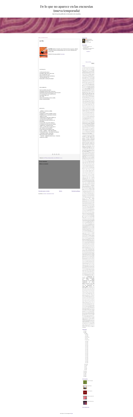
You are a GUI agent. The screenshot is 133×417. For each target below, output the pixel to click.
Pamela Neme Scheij (89, 268)
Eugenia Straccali (85, 164)
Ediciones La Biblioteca (89, 137)
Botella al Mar (91, 90)
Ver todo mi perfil (88, 42)
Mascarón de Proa (90, 254)
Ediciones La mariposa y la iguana (87, 139)
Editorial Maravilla (85, 153)
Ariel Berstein (84, 86)
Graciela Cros (85, 181)
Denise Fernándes (88, 121)
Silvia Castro (88, 306)
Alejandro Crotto (91, 73)
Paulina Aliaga (87, 272)
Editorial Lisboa (91, 152)
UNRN (93, 314)
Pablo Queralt (91, 267)
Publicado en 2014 (88, 278)
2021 (84, 376)
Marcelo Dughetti (85, 239)
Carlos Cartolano (91, 97)
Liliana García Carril (89, 227)
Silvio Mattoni (84, 309)
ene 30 (86, 361)
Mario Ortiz (88, 251)
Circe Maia (92, 107)
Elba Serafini (88, 157)
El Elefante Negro (85, 155)
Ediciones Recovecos (89, 143)
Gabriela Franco (88, 176)
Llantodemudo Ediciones (86, 229)
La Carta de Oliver (89, 214)
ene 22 (86, 354)
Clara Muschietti (89, 108)
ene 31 (86, 362)
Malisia (92, 236)
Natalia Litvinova (88, 261)
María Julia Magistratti (85, 243)
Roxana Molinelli (88, 296)
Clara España (84, 108)
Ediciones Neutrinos (91, 141)
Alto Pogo (92, 78)
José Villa (45, 157)
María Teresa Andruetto (90, 246)
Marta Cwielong (87, 252)
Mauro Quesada (89, 255)
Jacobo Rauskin (84, 196)
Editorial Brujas (92, 147)
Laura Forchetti (89, 219)
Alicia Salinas (89, 77)
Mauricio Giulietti (84, 255)
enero (85, 333)
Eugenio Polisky (91, 164)
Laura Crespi (85, 219)
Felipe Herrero (87, 167)
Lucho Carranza (87, 232)
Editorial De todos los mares (89, 149)
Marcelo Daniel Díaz (91, 238)
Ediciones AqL (88, 129)
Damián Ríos (84, 116)
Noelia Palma (85, 263)
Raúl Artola (92, 289)
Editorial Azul (91, 146)
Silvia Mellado (85, 307)
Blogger (72, 413)
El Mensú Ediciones (88, 156)
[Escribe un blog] (57, 154)
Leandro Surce (89, 221)
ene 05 (86, 344)
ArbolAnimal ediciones (86, 85)
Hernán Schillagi (91, 186)
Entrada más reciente (44, 191)
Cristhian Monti (87, 113)
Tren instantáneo (89, 314)
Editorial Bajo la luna (85, 147)
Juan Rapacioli (86, 209)
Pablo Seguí (83, 268)
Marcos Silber (90, 240)
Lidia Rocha (85, 226)
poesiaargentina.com (51, 157)
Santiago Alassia (91, 301)
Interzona (92, 192)
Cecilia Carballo (91, 102)
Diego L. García (89, 124)
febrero (85, 364)
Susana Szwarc (87, 311)
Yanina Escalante (88, 326)
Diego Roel (86, 125)
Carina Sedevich (88, 95)
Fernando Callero (85, 168)
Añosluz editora (92, 84)
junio (85, 369)
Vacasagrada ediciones (86, 315)
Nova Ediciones (90, 263)
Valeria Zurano (84, 317)
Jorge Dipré (92, 203)
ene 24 (86, 357)
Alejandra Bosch (86, 72)
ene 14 (86, 349)
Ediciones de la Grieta (85, 132)
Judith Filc (88, 210)
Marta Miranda (91, 252)
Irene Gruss (90, 193)
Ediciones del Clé (91, 132)
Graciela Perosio (91, 181)
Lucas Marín (84, 231)
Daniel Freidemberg (90, 116)
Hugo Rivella (84, 190)
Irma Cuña (91, 194)
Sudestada (89, 310)
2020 (84, 375)
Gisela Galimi (87, 180)
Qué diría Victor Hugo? (89, 287)
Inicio (60, 191)
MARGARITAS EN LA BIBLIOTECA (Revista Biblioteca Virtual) (88, 49)
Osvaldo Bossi (87, 339)
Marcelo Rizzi (84, 240)
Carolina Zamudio (84, 100)
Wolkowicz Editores (85, 325)
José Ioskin (93, 205)
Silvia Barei (83, 306)
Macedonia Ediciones (91, 234)
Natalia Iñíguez (89, 260)
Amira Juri (90, 79)
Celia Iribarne (86, 105)
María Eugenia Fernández (89, 242)
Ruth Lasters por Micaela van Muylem (88, 299)
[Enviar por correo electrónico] (59, 154)
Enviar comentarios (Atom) (49, 193)
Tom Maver (84, 314)
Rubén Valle (88, 298)
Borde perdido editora (85, 90)
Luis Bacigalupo (85, 234)
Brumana (89, 91)
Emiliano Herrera (89, 159)
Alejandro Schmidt (89, 75)
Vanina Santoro (89, 317)
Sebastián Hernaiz (84, 303)
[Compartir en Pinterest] (43, 156)
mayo (85, 368)
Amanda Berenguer (84, 79)
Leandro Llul (84, 221)
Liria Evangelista (92, 228)
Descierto (87, 122)
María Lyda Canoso (89, 244)
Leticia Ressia (90, 223)
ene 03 (86, 341)
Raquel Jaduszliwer (87, 289)
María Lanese (90, 243)
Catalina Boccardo (89, 101)
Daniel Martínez (84, 117)
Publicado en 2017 (89, 283)
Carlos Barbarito (92, 96)
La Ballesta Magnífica (89, 213)
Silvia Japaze (92, 306)
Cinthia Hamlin (87, 107)
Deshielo (91, 122)
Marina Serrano (85, 250)
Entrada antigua (76, 191)
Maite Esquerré (88, 236)
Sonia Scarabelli (84, 310)
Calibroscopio (89, 94)
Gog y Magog (92, 180)
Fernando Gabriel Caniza (86, 169)
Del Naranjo (88, 120)
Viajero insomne (84, 321)
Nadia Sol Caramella (90, 259)
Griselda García (90, 182)
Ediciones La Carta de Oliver (87, 138)
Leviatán (89, 224)
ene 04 (86, 342)
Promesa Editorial (89, 275)
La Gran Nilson (92, 215)
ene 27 (86, 358)
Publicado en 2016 (88, 282)
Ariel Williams (89, 86)
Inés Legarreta (84, 192)
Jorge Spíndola (89, 205)
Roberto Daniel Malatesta (89, 294)
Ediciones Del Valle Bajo (91, 135)
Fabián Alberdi (90, 165)
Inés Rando (88, 192)
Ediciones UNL (91, 145)
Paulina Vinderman (92, 272)
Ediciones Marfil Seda (85, 141)
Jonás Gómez (90, 202)
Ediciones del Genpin (88, 134)
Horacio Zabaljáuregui (85, 188)
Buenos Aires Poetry (85, 93)
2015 (84, 371)
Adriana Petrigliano (86, 68)
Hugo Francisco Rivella (86, 189)
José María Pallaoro (86, 206)
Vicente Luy (90, 321)
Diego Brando (85, 123)
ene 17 (86, 350)
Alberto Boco (89, 70)
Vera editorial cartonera (90, 319)
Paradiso (87, 269)
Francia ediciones (87, 174)
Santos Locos (91, 302)
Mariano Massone (89, 248)
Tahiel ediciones (92, 311)
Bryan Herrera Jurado (90, 92)
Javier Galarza (87, 197)
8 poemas (62, 54)
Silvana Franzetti (87, 305)
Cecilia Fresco (89, 103)
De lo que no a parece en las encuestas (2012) (87, 47)
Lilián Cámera (89, 226)
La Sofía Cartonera (88, 217)
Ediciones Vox (84, 146)
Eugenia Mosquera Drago (91, 163)
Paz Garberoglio (89, 273)
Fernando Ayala (92, 167)
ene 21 (86, 353)
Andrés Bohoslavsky (90, 401)
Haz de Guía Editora (90, 184)
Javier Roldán (89, 199)
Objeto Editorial (89, 264)
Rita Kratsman (88, 293)
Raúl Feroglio (84, 290)
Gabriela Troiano (90, 178)
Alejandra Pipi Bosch (85, 73)
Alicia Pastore (84, 77)
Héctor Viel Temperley (85, 185)
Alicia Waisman (88, 78)
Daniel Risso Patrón (89, 117)
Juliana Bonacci (87, 211)
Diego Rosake (91, 125)
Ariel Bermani (91, 85)
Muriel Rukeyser (85, 259)
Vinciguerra (91, 323)
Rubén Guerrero (92, 297)
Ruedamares (92, 298)
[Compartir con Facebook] (53, 154)
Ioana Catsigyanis (84, 193)
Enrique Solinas (91, 161)
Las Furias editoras (87, 218)
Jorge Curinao (88, 203)
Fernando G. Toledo (91, 168)
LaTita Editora (92, 218)
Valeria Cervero (89, 39)
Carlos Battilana (85, 97)
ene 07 (86, 345)
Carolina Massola (85, 99)
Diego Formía (84, 124)
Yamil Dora (90, 325)
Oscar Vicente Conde (90, 265)
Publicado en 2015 (87, 280)
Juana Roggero (84, 210)
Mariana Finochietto (85, 247)
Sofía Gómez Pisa (90, 309)
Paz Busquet (84, 273)
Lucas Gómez (92, 230)
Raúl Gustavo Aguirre (89, 290)
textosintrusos (91, 313)
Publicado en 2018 (85, 284)
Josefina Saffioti (84, 207)
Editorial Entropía (91, 151)
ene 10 (86, 346)
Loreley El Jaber (87, 230)
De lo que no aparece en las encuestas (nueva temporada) (66, 8)
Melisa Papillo (87, 256)
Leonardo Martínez (88, 222)
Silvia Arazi (91, 305)
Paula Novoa (90, 271)
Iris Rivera (87, 194)
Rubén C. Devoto (87, 297)
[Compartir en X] (55, 154)
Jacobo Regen (90, 196)
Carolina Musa (91, 99)
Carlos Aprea (87, 96)
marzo (85, 365)
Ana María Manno (84, 81)
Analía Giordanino (88, 82)
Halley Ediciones (84, 184)
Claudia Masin (88, 109)
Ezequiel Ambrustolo (84, 165)
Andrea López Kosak (88, 83)
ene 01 (86, 334)
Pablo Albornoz (87, 266)
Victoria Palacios (89, 322)
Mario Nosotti (84, 251)
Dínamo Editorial (90, 126)
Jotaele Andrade (89, 207)
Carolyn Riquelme (91, 100)
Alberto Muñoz (92, 71)
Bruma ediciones (84, 91)
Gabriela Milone (88, 177)
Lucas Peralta (89, 231)
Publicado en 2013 (59, 157)
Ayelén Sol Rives (85, 87)
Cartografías (83, 101)
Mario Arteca (91, 250)
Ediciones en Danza (85, 136)
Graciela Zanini (84, 182)
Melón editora (92, 256)
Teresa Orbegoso (85, 313)
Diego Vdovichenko (84, 126)
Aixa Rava (92, 69)
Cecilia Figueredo (84, 103)
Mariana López (91, 247)
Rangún (83, 289)
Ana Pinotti (89, 81)
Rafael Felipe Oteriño (85, 288)
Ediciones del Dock (86, 133)
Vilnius (87, 323)
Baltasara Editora (90, 87)
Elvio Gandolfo (84, 159)
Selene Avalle (90, 303)
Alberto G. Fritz (88, 71)
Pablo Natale (87, 267)
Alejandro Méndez (84, 74)
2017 (84, 373)
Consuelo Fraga (89, 112)
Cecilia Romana (88, 104)
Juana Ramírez (91, 209)
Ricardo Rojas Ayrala (87, 292)
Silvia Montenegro (90, 307)
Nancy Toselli (84, 260)
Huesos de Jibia (91, 188)
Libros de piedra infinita (85, 225)
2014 (84, 332)
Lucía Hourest (91, 232)
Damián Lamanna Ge (90, 396)
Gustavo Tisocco (90, 183)
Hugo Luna (91, 189)
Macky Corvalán (85, 235)
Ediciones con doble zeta (89, 130)
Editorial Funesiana (84, 152)
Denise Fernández (90, 380)
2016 (84, 372)
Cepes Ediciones (91, 105)
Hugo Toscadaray (89, 190)
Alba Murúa (84, 70)
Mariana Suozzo (84, 248)
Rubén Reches (84, 298)
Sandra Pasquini (84, 301)
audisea (93, 86)
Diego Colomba (91, 123)
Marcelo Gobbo (91, 239)
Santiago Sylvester (85, 302)
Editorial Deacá (84, 150)
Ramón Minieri (91, 288)
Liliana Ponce (87, 228)
